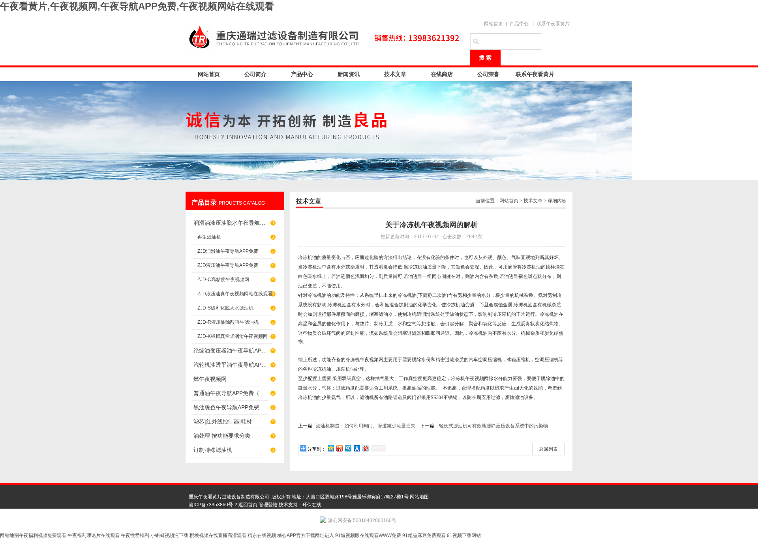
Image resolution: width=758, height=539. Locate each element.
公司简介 (255, 74)
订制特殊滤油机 (212, 450)
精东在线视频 (262, 535)
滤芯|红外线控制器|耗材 (222, 421)
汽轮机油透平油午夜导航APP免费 (230, 365)
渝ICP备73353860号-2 (213, 504)
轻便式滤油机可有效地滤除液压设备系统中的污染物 (493, 426)
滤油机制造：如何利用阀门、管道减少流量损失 (365, 426)
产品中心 (519, 23)
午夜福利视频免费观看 (42, 535)
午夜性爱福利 (135, 535)
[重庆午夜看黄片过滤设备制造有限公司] (324, 36)
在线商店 (442, 74)
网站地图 (419, 497)
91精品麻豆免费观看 (424, 535)
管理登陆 (268, 504)
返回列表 (548, 449)
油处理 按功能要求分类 (221, 436)
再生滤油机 (209, 237)
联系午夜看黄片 (553, 23)
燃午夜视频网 (210, 379)
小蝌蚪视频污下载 (169, 535)
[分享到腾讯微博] (347, 448)
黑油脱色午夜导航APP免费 (226, 407)
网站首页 (493, 23)
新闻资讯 (349, 74)
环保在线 (311, 504)
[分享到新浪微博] (339, 448)
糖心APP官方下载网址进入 (305, 535)
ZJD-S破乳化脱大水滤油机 (225, 308)
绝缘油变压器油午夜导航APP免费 (230, 350)
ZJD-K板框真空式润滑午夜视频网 (232, 336)
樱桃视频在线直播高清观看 (218, 535)
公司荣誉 (488, 74)
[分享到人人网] (356, 448)
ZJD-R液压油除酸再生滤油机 (228, 322)
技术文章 (395, 74)
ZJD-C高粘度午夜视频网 (223, 279)
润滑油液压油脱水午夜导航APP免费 (230, 223)
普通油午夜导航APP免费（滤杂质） (230, 393)
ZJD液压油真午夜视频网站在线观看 (234, 294)
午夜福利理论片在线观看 (94, 535)
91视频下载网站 (464, 535)
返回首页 (247, 504)
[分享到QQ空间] (330, 448)
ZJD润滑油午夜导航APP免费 (227, 251)
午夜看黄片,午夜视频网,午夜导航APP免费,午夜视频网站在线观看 (137, 6)
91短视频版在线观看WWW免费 (368, 535)
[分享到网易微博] (365, 448)
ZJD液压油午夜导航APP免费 (227, 265)
